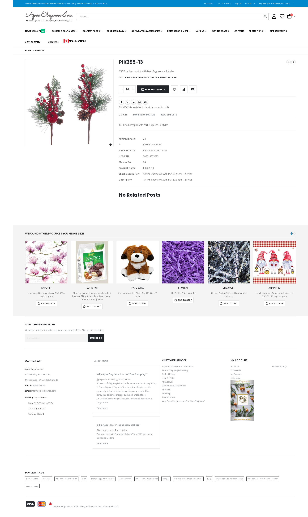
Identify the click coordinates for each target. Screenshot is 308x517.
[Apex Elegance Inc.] (49, 16)
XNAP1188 (274, 287)
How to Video (32, 478)
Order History (168, 374)
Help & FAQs (168, 377)
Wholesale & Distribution (174, 385)
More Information (144, 114)
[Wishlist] (281, 16)
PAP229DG (137, 287)
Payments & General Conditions (177, 366)
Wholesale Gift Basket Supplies (229, 478)
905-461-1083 (39, 385)
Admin (121, 379)
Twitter (127, 102)
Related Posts (169, 114)
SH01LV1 (183, 287)
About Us (166, 389)
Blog (84, 478)
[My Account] (274, 16)
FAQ (209, 478)
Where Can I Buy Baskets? (147, 478)
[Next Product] (293, 62)
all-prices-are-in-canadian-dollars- (119, 425)
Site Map (166, 393)
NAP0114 (46, 287)
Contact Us (250, 3)
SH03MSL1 (229, 287)
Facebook (121, 102)
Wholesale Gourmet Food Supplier (263, 478)
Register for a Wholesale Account (274, 3)
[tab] (123, 115)
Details (123, 114)
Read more (102, 408)
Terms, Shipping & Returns (102, 478)
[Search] (265, 16)
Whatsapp (139, 102)
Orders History (279, 366)
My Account (167, 381)
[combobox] (172, 16)
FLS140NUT (92, 287)
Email (145, 102)
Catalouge (236, 377)
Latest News (101, 360)
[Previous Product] (288, 62)
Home (28, 50)
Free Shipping (32, 486)
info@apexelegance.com (43, 390)
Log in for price (155, 89)
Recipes (166, 478)
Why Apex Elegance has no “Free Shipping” (122, 374)
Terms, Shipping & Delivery (175, 370)
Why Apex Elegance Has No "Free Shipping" (183, 401)
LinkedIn (133, 102)
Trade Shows (168, 397)
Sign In (238, 3)
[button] (110, 145)
